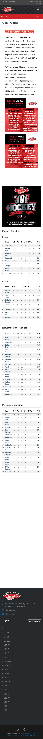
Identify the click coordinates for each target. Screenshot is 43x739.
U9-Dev (7, 641)
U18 (5, 706)
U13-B (6, 673)
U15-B (6, 689)
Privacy (32, 735)
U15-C (6, 694)
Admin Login (38, 3)
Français (31, 2)
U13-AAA (7, 661)
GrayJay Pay (19, 735)
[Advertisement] (21, 502)
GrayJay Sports (10, 2)
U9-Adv (7, 632)
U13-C (6, 677)
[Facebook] (18, 729)
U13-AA (7, 665)
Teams (38, 16)
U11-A (6, 649)
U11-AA (4, 16)
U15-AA (7, 681)
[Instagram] (23, 729)
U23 (5, 710)
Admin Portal (34, 621)
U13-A (6, 669)
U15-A (6, 685)
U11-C (6, 657)
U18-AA (7, 698)
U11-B (6, 653)
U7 (5, 628)
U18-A (6, 702)
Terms (26, 735)
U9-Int (6, 637)
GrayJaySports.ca (26, 733)
